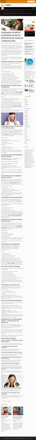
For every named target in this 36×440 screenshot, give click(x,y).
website (28, 438)
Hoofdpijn (5, 401)
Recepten (26, 130)
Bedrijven (26, 102)
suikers (26, 134)
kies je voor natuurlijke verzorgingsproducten (15, 215)
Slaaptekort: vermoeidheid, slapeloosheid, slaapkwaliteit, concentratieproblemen (18, 417)
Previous (34, 22)
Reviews (26, 132)
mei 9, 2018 (31, 92)
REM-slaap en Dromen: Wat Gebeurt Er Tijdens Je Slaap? (29, 54)
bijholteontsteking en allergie (17, 105)
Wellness (26, 141)
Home (5, 13)
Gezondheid (8, 13)
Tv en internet (27, 136)
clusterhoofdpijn (18, 201)
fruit (25, 106)
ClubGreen (4, 43)
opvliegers (26, 123)
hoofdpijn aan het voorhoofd (8, 50)
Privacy (31, 438)
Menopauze (26, 119)
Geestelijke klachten (28, 108)
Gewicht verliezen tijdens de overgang (32, 90)
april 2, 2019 (31, 87)
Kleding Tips (26, 115)
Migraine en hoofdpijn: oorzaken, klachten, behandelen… (5, 417)
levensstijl (8, 401)
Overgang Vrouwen (29, 30)
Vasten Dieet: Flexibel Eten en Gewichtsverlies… (32, 81)
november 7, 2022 (31, 68)
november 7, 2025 (10, 43)
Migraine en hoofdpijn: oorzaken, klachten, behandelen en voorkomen (30, 44)
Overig (26, 128)
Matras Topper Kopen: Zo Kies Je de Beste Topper (30, 51)
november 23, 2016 (29, 32)
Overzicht (25, 438)
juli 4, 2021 (31, 83)
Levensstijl (26, 117)
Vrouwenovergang (27, 139)
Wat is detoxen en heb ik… (29, 66)
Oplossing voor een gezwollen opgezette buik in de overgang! (29, 34)
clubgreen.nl (14, 438)
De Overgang (27, 104)
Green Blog (26, 112)
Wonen (26, 143)
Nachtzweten (27, 121)
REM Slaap (6, 134)
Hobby (26, 113)
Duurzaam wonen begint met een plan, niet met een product (22, 1)
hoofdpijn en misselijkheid (11, 263)
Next (32, 22)
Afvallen (26, 99)
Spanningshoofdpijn (4, 167)
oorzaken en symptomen (13, 182)
